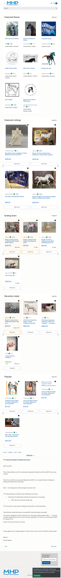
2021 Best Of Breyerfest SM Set (14, 196)
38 (40, 151)
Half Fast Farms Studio (12, 38)
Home (5, 452)
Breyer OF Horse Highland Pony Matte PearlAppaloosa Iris (48, 241)
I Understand (37, 575)
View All (54, 17)
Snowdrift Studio (47, 38)
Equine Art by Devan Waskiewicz (29, 100)
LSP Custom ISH (10, 275)
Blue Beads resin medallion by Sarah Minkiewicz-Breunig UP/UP (16, 153)
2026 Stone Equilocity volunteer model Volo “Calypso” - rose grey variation (48, 322)
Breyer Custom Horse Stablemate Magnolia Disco (29, 241)
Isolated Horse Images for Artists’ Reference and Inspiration (12, 402)
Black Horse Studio (29, 68)
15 (16, 194)
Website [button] (29, 455)
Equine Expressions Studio (29, 39)
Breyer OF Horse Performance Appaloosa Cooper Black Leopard (42, 153)
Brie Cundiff (8, 99)
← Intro (5, 546)
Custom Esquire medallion (10, 356)
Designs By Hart (46, 68)
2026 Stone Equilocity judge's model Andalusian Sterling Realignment (29, 322)
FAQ (15, 452)
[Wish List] (27, 125)
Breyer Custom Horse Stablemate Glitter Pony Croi (12, 321)
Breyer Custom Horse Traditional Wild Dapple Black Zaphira (12, 241)
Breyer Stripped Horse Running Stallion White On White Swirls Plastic (44, 197)
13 (10, 44)
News (20, 452)
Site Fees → (54, 546)
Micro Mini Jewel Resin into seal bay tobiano (12, 435)
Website (10, 452)
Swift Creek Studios (11, 68)
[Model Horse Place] (12, 3)
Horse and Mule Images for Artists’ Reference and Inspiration (30, 402)
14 (14, 105)
